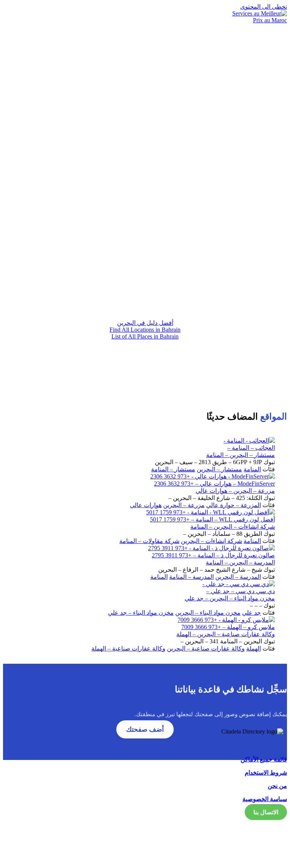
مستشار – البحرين (219, 469)
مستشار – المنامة (173, 469)
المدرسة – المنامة (191, 577)
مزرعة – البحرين (184, 505)
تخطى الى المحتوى (263, 6)
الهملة (253, 648)
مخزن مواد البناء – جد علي (141, 612)
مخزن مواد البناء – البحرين (208, 612)
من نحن (277, 786)
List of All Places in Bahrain (145, 336)
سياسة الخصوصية (264, 799)
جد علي (251, 612)
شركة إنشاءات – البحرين (211, 541)
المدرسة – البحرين (238, 577)
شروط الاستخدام (266, 772)
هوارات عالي (146, 505)
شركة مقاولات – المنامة (149, 541)
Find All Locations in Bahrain (145, 329)
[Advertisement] (145, 247)
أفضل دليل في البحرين (145, 323)
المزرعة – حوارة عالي (233, 505)
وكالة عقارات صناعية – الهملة (128, 648)
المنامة (252, 469)
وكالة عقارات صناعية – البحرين (206, 648)
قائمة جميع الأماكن (264, 759)
